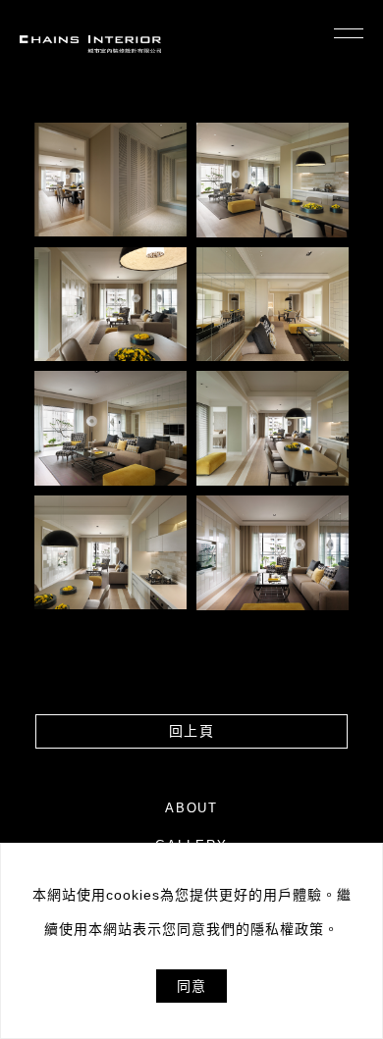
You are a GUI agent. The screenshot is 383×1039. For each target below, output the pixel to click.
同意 (191, 986)
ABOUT (192, 808)
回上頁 (192, 731)
